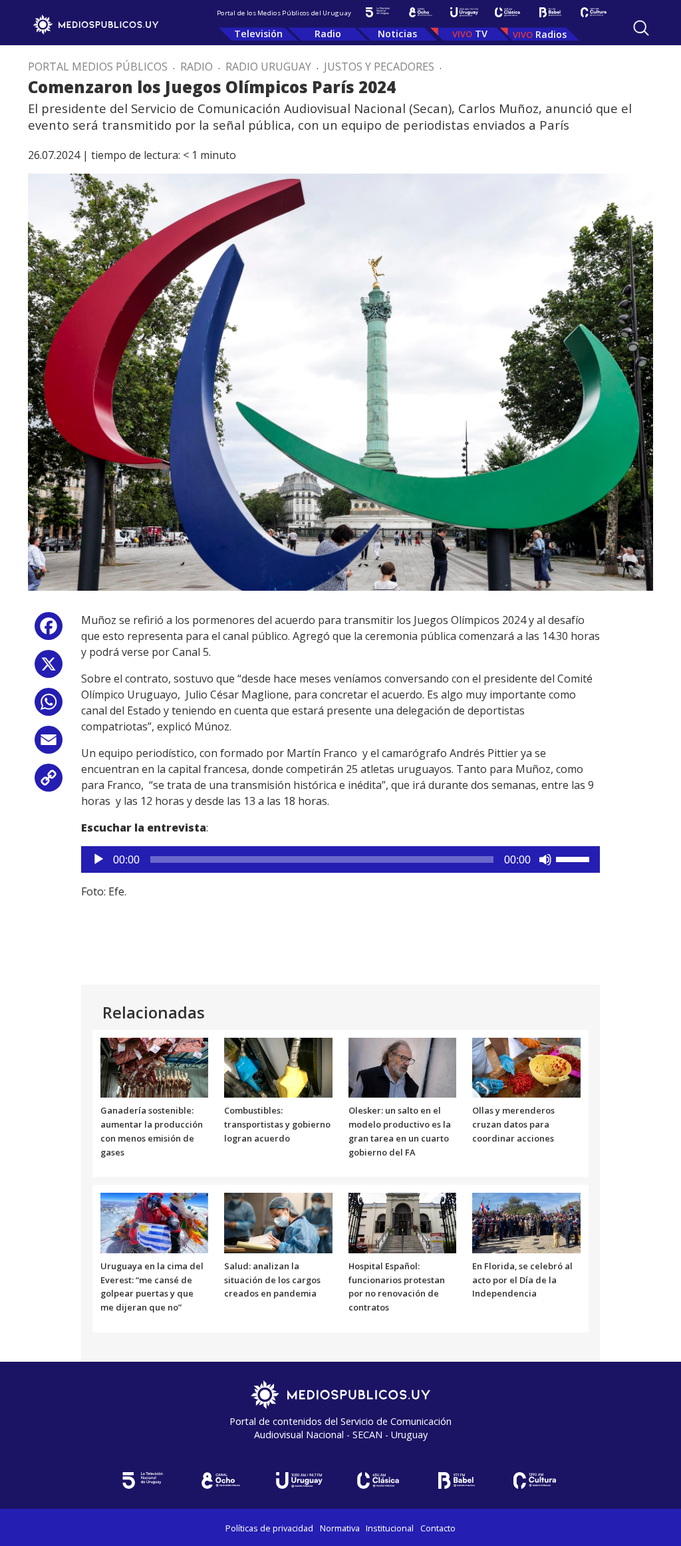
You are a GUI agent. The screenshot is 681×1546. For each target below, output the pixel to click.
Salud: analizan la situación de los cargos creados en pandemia (272, 1280)
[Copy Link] (48, 783)
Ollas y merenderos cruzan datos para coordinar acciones (513, 1124)
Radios (551, 34)
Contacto (438, 1528)
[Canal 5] (377, 12)
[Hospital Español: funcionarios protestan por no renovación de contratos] (402, 1222)
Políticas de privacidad (269, 1528)
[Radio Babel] (550, 12)
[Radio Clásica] (507, 12)
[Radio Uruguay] (464, 12)
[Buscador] (641, 28)
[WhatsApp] (48, 707)
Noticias (397, 33)
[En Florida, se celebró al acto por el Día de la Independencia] (526, 1222)
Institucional (390, 1528)
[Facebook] (48, 631)
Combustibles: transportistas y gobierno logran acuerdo (277, 1124)
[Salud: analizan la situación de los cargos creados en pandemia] (278, 1222)
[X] (48, 669)
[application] (340, 859)
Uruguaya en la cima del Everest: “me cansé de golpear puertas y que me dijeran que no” (152, 1286)
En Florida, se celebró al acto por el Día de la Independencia (522, 1280)
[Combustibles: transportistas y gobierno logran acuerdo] (278, 1066)
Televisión (258, 33)
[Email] (48, 745)
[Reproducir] (98, 859)
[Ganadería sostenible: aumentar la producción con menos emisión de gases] (154, 1066)
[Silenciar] (545, 859)
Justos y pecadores (379, 66)
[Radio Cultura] (593, 12)
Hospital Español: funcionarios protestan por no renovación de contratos (396, 1286)
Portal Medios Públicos (98, 66)
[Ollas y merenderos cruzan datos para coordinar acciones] (526, 1066)
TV (481, 33)
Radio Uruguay (268, 66)
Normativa (340, 1528)
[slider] (574, 858)
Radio (328, 33)
